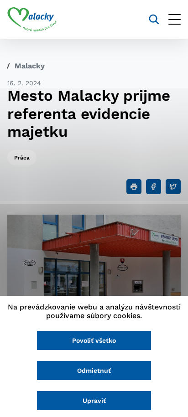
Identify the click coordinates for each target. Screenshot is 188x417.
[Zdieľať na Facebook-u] (153, 186)
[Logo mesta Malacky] (32, 19)
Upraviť (94, 400)
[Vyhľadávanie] (154, 19)
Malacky (30, 66)
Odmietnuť (94, 370)
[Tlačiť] (133, 186)
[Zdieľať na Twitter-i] (173, 186)
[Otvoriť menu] (174, 19)
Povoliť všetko (94, 340)
